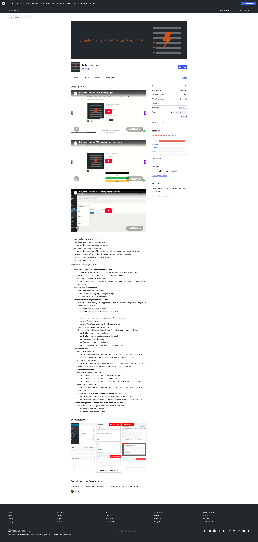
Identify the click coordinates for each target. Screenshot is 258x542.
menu (181, 112)
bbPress (206, 518)
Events (156, 515)
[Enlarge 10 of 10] (144, 461)
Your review (156, 159)
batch (172, 112)
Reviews (85, 78)
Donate (157, 518)
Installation (97, 78)
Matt (205, 515)
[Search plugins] (29, 17)
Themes (59, 515)
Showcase (60, 512)
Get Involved (158, 512)
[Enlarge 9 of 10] (144, 445)
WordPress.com (209, 512)
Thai (28, 531)
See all (185, 159)
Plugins (59, 518)
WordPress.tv (111, 522)
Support (184, 78)
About (10, 512)
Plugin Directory (13, 10)
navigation (183, 116)
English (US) (183, 107)
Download (182, 67)
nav (186, 112)
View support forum (159, 176)
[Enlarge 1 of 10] (92, 426)
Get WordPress (248, 3)
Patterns (59, 522)
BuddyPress (208, 522)
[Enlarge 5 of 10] (118, 426)
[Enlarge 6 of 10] (118, 458)
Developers (109, 518)
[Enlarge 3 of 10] (92, 459)
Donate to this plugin (160, 196)
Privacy (10, 522)
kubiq (87, 69)
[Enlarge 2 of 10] (92, 449)
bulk (176, 112)
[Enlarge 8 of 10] (144, 426)
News (10, 515)
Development (111, 78)
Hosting (10, 518)
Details (75, 78)
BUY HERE (93, 265)
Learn (107, 512)
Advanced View (158, 122)
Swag (157, 522)
